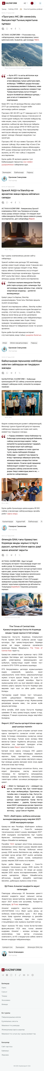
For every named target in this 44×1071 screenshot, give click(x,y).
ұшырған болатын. (34, 335)
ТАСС (12, 844)
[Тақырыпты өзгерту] (33, 3)
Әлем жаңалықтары (19, 343)
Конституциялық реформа (34, 9)
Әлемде (5, 1004)
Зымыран (6, 172)
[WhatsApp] (7, 29)
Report (17, 747)
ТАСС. (36, 40)
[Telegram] (11, 29)
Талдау (4, 996)
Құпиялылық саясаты (10, 1021)
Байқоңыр (19, 172)
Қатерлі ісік (7, 947)
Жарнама (5, 1055)
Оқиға (4, 988)
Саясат (4, 992)
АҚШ (4, 343)
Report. (32, 219)
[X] (19, 29)
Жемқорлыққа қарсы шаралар (13, 1030)
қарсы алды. (12, 514)
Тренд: (4, 9)
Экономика (6, 1000)
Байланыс (5, 1051)
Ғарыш (30, 172)
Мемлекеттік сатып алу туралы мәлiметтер (19, 1034)
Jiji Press (14, 904)
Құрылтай (20, 522)
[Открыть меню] (40, 3)
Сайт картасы (7, 1047)
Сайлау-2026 (13, 9)
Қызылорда (7, 522)
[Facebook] (15, 29)
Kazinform (15, 587)
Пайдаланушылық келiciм (11, 1017)
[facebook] (15, 975)
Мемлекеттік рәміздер (11, 1025)
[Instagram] (3, 29)
